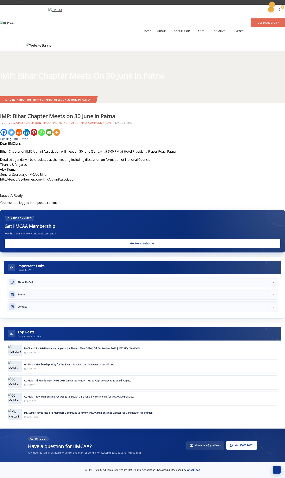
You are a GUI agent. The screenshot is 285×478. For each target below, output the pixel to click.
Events (239, 31)
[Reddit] (19, 132)
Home (146, 31)
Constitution (181, 31)
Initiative (219, 31)
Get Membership (268, 22)
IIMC (2, 122)
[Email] (49, 132)
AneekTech (193, 469)
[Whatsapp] (41, 132)
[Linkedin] (26, 132)
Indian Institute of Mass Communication (82, 122)
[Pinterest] (34, 132)
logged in (26, 203)
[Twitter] (11, 132)
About (161, 31)
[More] (56, 132)
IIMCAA (47, 122)
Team (200, 31)
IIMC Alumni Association (24, 122)
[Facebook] (3, 132)
